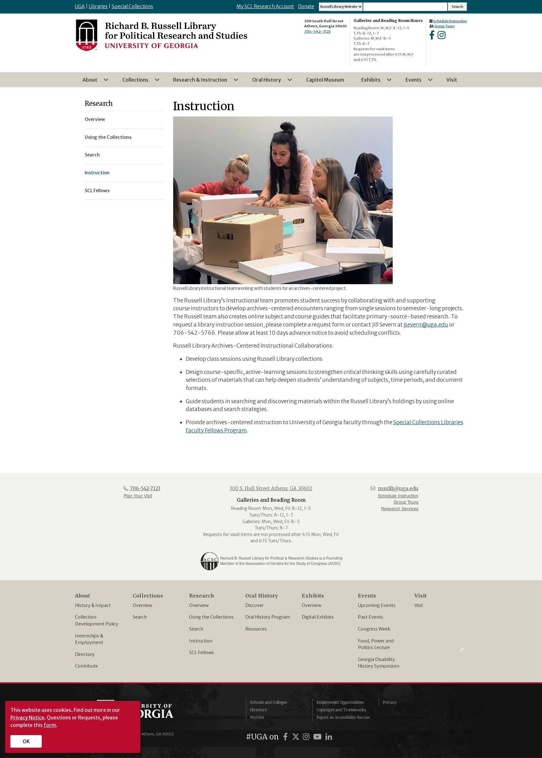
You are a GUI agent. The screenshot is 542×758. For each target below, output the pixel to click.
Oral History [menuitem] (263, 82)
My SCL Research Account (265, 6)
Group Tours (444, 26)
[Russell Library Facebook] (431, 37)
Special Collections (132, 6)
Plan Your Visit (138, 495)
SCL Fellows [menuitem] (97, 190)
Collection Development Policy (96, 620)
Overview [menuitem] (95, 119)
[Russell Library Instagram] (441, 37)
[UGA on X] (296, 737)
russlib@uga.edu (398, 488)
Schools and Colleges (268, 702)
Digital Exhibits (318, 617)
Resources (256, 629)
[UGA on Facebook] (286, 737)
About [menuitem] (86, 82)
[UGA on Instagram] (307, 737)
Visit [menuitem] (451, 80)
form (50, 725)
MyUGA (257, 717)
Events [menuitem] (410, 82)
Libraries (98, 6)
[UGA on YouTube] (318, 737)
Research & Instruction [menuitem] (196, 82)
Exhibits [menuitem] (367, 82)
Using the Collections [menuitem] (108, 137)
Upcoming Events (377, 605)
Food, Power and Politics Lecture (376, 644)
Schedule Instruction (450, 21)
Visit (418, 605)
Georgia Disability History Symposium (378, 663)
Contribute (86, 666)
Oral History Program (267, 617)
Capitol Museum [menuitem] (325, 80)
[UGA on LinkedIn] (328, 737)
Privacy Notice (27, 717)
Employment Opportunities (340, 702)
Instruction (200, 641)
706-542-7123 (317, 31)
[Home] (161, 35)
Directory (84, 654)
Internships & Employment (89, 639)
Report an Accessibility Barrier (343, 717)
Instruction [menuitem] (97, 173)
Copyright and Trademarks (341, 709)
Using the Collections (211, 617)
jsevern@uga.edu (426, 324)
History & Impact (93, 605)
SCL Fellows (201, 652)
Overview (142, 605)
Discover (254, 605)
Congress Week (374, 629)
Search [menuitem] (92, 155)
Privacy (389, 702)
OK (26, 741)
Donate (306, 6)
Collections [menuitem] (131, 82)
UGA (80, 6)
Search (140, 617)
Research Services (399, 508)
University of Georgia (144, 712)
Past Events (370, 617)
